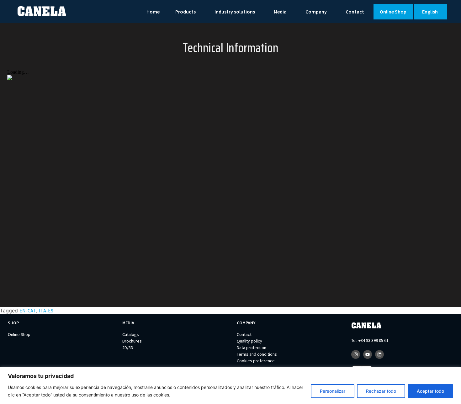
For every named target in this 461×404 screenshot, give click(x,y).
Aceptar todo (430, 391)
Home (153, 11)
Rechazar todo (381, 391)
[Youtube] (367, 354)
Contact (355, 11)
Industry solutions (235, 11)
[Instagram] (355, 354)
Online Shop (393, 11)
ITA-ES (46, 310)
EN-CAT (27, 310)
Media (280, 11)
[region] (230, 385)
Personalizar (332, 391)
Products (185, 11)
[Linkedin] (379, 354)
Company (316, 11)
